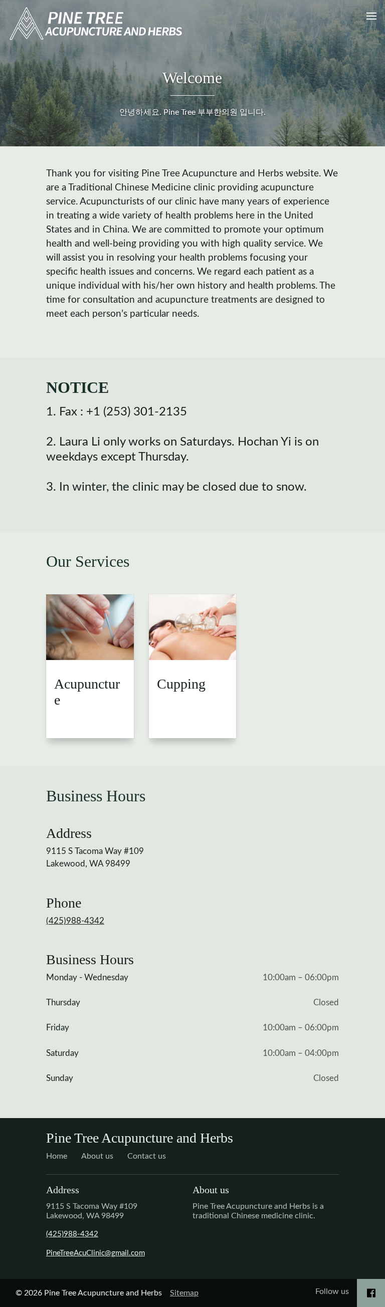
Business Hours (95, 796)
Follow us (332, 1291)
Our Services (87, 561)
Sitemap (184, 1293)
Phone (63, 903)
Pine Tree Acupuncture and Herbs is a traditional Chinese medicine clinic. (258, 1211)
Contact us (146, 1156)
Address (69, 833)
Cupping (181, 684)
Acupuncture (87, 692)
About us (97, 1156)
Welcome (192, 78)
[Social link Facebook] (371, 1292)
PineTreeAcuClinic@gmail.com (95, 1253)
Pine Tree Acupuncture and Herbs (139, 1138)
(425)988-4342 (75, 921)
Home (56, 1156)
